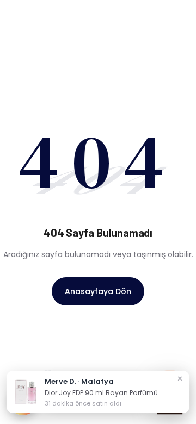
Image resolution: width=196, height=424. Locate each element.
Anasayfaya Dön (98, 291)
